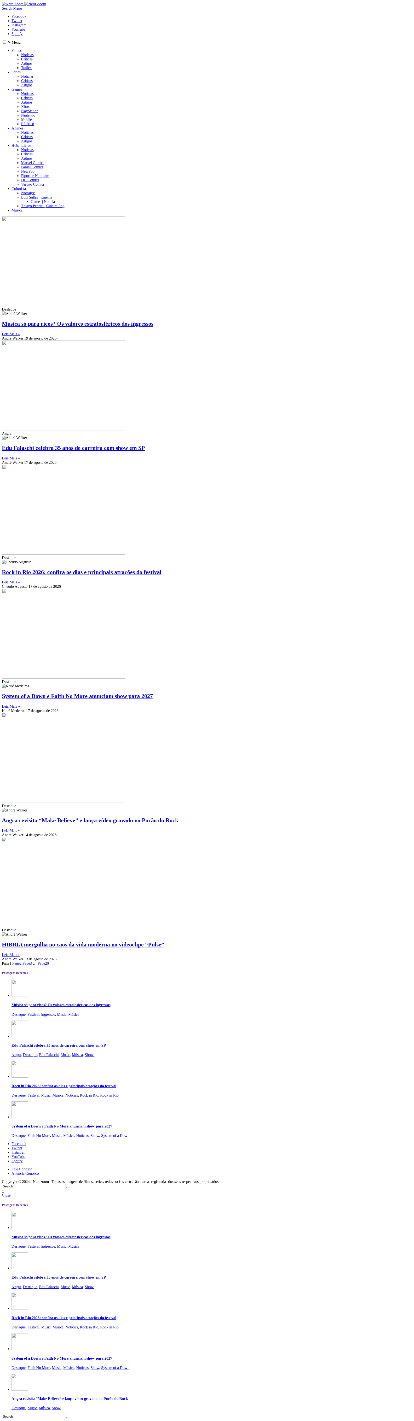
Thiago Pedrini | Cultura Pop (42, 206)
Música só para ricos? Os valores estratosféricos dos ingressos (77, 324)
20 (43, 963)
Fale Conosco (22, 1169)
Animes (17, 128)
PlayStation (29, 111)
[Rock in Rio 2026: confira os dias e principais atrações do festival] (20, 1076)
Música (17, 210)
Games (17, 89)
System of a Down (115, 1135)
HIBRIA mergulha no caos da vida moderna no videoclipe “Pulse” (83, 944)
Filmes (17, 50)
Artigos (26, 63)
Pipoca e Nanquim (35, 176)
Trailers (26, 68)
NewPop (27, 171)
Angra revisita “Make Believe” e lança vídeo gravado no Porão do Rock (90, 820)
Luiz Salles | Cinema (36, 197)
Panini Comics (32, 167)
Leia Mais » (11, 334)
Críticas (27, 59)
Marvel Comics (32, 163)
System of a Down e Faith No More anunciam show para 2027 (77, 696)
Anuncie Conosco (25, 1173)
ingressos (48, 1014)
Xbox (25, 107)
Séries (16, 72)
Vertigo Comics (33, 184)
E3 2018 (27, 124)
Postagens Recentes (15, 973)
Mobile (26, 119)
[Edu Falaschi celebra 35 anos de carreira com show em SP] (20, 1036)
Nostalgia (28, 193)
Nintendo (28, 115)
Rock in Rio (89, 1095)
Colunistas (19, 189)
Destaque (19, 1014)
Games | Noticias (43, 202)
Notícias (27, 55)
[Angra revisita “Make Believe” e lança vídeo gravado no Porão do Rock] (20, 1389)
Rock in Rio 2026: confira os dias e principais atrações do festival (81, 572)
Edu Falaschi (49, 1055)
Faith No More (39, 1135)
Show (89, 1055)
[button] (4, 42)
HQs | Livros (21, 145)
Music (61, 1014)
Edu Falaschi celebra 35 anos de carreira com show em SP (73, 448)
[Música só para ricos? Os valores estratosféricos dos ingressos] (20, 995)
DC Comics (30, 180)
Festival (33, 1014)
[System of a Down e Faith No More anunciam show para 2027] (20, 1117)
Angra (16, 1055)
